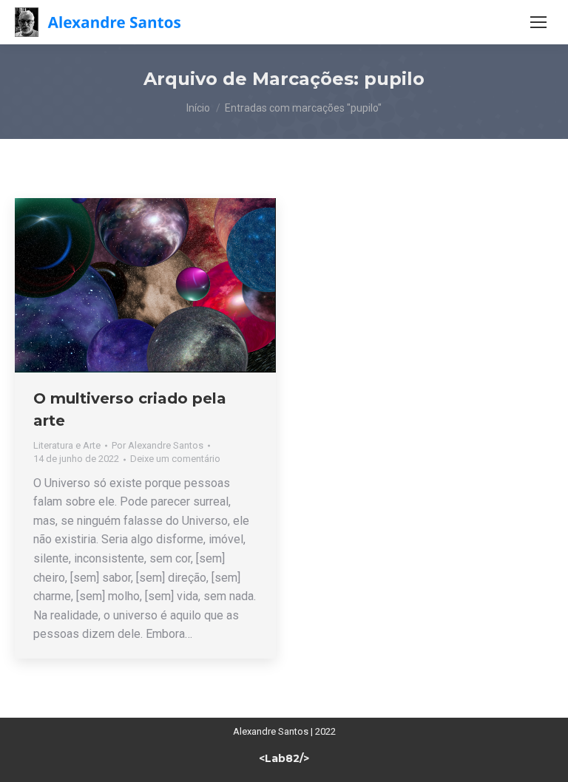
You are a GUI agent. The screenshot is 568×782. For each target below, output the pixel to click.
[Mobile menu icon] (538, 22)
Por (157, 445)
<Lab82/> (284, 758)
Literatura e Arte (67, 445)
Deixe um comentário (175, 458)
